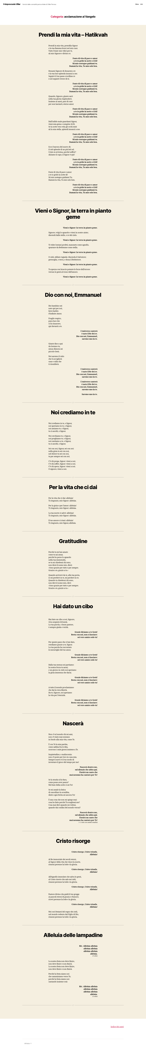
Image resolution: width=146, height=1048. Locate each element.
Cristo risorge (73, 841)
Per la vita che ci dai (73, 487)
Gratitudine (73, 541)
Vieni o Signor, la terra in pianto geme (73, 213)
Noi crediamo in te (73, 412)
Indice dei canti (117, 1027)
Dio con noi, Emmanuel (73, 295)
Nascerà (73, 723)
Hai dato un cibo (73, 606)
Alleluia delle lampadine (73, 935)
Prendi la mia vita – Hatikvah (73, 34)
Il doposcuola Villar (11, 4)
